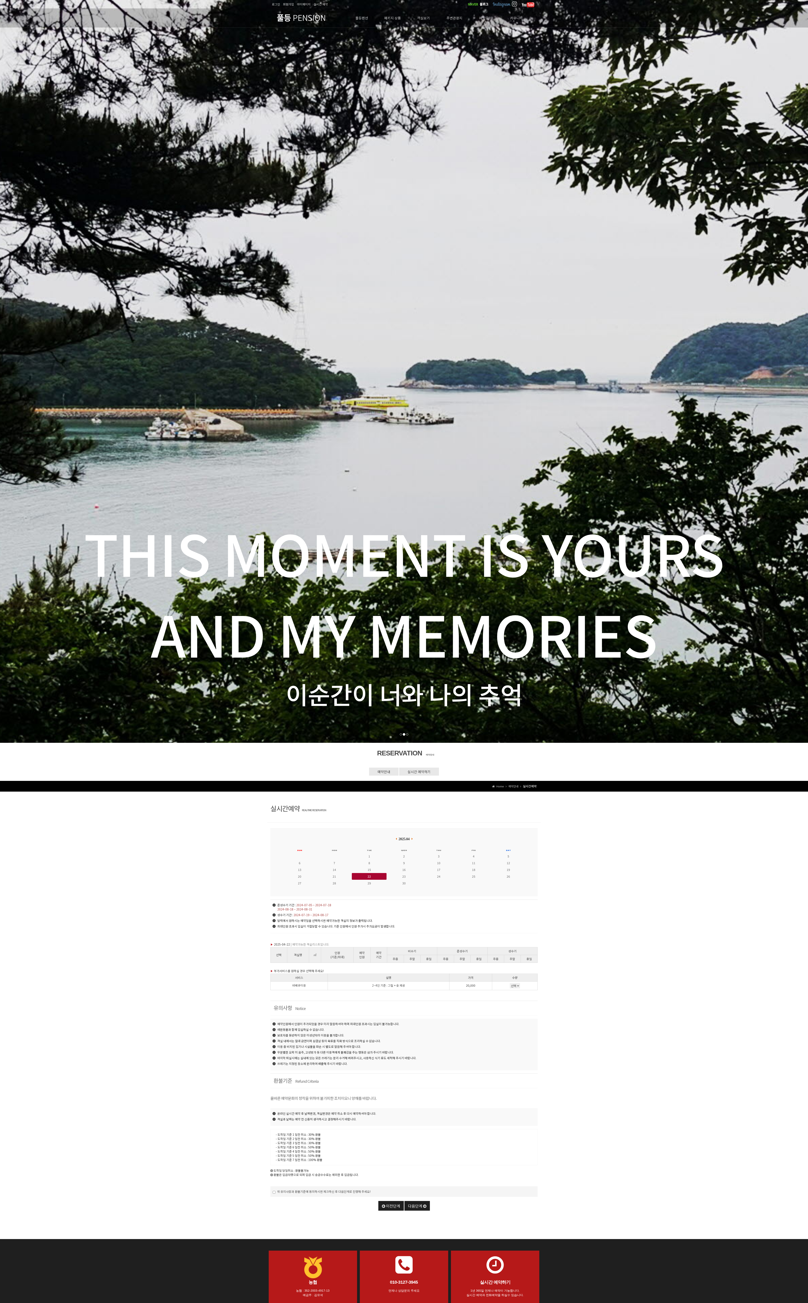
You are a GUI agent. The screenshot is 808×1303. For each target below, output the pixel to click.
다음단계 (415, 1206)
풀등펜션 (361, 17)
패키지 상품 (392, 17)
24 (438, 876)
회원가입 (288, 4)
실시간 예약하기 (419, 771)
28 (334, 883)
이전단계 (392, 1206)
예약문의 (485, 17)
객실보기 (423, 17)
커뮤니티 (516, 17)
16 (404, 870)
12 (508, 863)
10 (438, 863)
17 (438, 870)
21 (334, 876)
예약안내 (383, 771)
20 (299, 876)
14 (334, 870)
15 (369, 870)
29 (369, 883)
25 (473, 876)
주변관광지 (454, 17)
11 (473, 863)
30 (404, 883)
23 (404, 876)
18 (473, 870)
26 (508, 876)
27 (299, 883)
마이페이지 (304, 4)
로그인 (276, 4)
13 (299, 870)
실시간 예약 (321, 4)
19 (508, 870)
